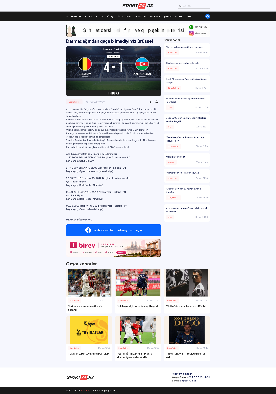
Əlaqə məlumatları (182, 373)
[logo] (138, 6)
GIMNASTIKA (141, 16)
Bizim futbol (74, 102)
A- (151, 102)
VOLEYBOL (155, 16)
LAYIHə (178, 16)
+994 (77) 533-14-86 (198, 377)
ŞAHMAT (168, 16)
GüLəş (110, 16)
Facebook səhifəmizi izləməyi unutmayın (117, 230)
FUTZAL (99, 16)
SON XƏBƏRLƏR (73, 16)
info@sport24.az (187, 380)
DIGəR (189, 16)
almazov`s (85, 390)
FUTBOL (88, 16)
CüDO (120, 16)
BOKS (128, 16)
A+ (157, 102)
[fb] (207, 16)
